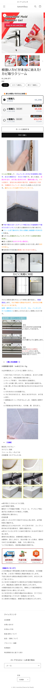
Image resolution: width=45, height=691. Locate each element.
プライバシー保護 (10, 643)
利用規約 (7, 648)
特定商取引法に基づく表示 (13, 652)
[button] (4, 6)
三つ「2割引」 (17, 85)
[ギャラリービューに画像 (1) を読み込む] (10, 60)
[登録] (38, 665)
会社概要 (7, 620)
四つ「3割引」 (33, 85)
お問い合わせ (8, 624)
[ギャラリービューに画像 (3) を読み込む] (34, 60)
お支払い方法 (8, 629)
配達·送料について (10, 634)
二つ (5, 85)
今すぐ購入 (22, 135)
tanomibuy (19, 687)
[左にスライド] (2, 61)
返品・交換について (11, 638)
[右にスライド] (42, 61)
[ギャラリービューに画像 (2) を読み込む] (22, 60)
